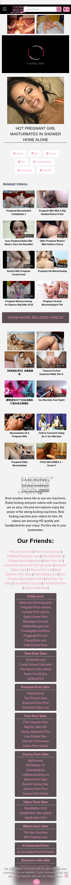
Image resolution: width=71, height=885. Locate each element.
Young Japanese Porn (36, 731)
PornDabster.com (45, 574)
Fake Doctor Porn (35, 645)
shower (47, 170)
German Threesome (35, 741)
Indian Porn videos (35, 745)
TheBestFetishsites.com (23, 556)
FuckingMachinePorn (35, 631)
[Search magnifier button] (59, 9)
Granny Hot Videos (35, 793)
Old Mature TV (35, 765)
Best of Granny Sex (35, 784)
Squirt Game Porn (35, 616)
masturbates (44, 161)
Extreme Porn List (40, 569)
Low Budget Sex (35, 736)
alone (19, 153)
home (53, 153)
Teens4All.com (35, 659)
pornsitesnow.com (17, 565)
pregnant (26, 170)
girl (36, 153)
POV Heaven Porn (35, 722)
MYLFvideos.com (35, 837)
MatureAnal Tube (35, 779)
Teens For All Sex (35, 674)
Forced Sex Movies (48, 551)
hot (23, 161)
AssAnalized (35, 693)
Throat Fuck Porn (20, 551)
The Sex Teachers (35, 832)
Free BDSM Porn (54, 583)
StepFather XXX (36, 817)
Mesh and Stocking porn (35, 602)
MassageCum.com (35, 621)
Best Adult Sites (52, 556)
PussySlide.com (35, 640)
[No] (66, 876)
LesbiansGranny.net (35, 774)
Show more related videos (35, 317)
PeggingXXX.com (35, 635)
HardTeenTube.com (35, 707)
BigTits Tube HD (35, 727)
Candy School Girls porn (35, 664)
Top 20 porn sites (35, 698)
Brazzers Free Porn (36, 702)
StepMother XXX (35, 808)
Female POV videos (35, 612)
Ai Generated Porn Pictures (35, 851)
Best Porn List (52, 560)
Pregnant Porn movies (36, 607)
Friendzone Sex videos (35, 669)
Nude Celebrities (35, 587)
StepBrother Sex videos (35, 813)
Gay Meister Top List (27, 583)
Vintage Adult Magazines (24, 560)
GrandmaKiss (35, 770)
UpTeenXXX (35, 678)
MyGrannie (35, 760)
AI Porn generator (41, 565)
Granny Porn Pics (35, 788)
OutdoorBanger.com (35, 626)
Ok (36, 881)
